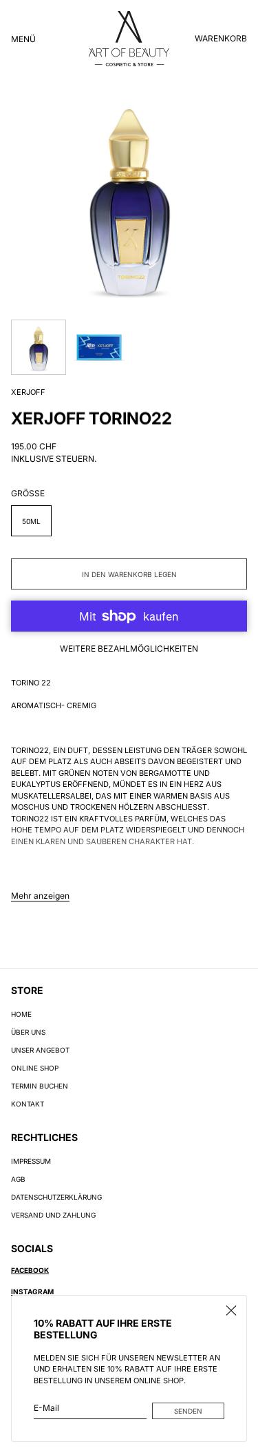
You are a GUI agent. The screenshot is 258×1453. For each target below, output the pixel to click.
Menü (23, 39)
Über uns (28, 1032)
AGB (18, 1179)
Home (21, 1014)
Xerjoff (28, 392)
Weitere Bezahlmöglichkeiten (129, 648)
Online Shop (34, 1068)
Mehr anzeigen (40, 895)
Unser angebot (40, 1050)
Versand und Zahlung (53, 1215)
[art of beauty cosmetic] (129, 38)
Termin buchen (39, 1086)
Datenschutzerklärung (56, 1197)
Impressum (31, 1161)
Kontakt (27, 1104)
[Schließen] (231, 1311)
